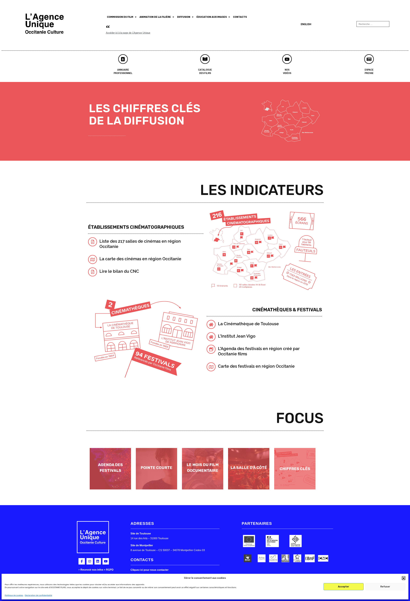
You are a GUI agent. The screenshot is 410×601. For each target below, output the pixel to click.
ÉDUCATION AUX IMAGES (212, 17)
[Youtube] (105, 561)
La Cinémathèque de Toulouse (248, 323)
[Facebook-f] (81, 561)
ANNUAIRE (123, 70)
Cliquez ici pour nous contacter (149, 570)
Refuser (385, 586)
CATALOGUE (205, 70)
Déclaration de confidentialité (38, 595)
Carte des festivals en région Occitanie (256, 366)
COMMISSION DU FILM (120, 17)
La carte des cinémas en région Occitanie (140, 258)
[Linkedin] (97, 561)
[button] (403, 578)
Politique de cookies (14, 595)
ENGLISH (306, 24)
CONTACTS (240, 17)
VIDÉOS (287, 73)
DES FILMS (205, 73)
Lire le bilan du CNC (119, 271)
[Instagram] (89, 561)
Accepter (343, 586)
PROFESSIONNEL (123, 73)
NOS (287, 70)
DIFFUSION (183, 17)
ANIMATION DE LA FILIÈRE (155, 17)
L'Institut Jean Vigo (236, 336)
